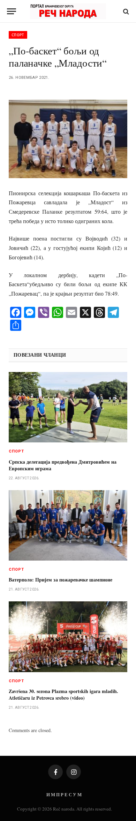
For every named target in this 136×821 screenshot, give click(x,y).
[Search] (125, 11)
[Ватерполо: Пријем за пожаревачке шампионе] (68, 525)
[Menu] (11, 11)
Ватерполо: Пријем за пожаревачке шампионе (60, 579)
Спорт (18, 34)
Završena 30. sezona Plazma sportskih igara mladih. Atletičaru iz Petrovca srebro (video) (63, 694)
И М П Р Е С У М (64, 794)
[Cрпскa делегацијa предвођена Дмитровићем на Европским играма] (68, 407)
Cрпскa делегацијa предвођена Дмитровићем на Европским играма (62, 465)
